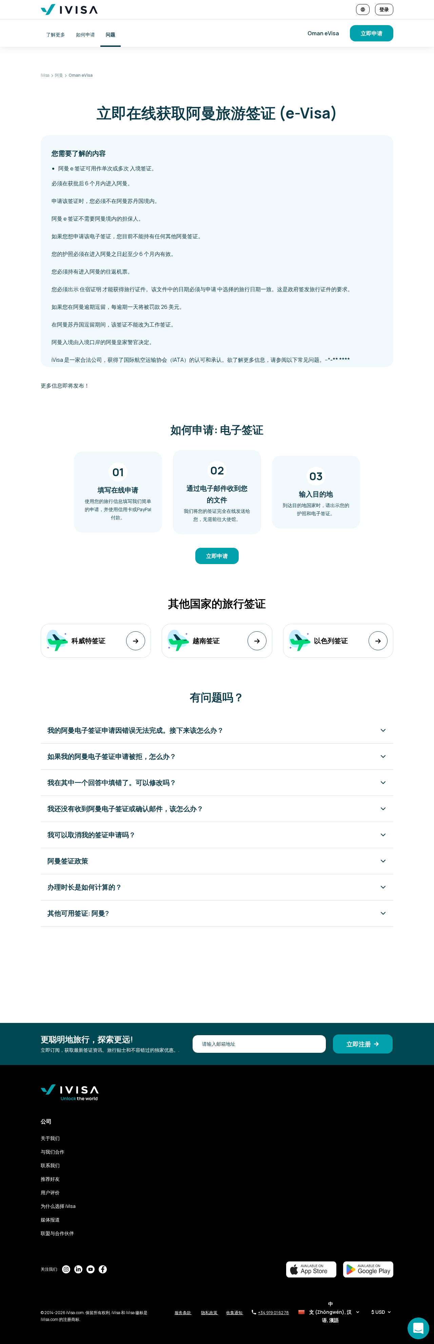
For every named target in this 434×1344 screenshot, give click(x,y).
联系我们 (50, 1165)
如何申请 (85, 34)
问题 (110, 34)
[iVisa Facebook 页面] (103, 1269)
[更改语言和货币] (363, 9)
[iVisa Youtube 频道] (90, 1269)
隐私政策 (209, 1312)
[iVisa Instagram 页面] (66, 1269)
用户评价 (50, 1192)
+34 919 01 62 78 (273, 1312)
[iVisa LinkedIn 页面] (78, 1269)
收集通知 (234, 1312)
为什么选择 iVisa (58, 1206)
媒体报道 (50, 1219)
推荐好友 (50, 1179)
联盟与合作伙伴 (57, 1233)
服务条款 (183, 1312)
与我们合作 (52, 1152)
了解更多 (55, 34)
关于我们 (50, 1138)
